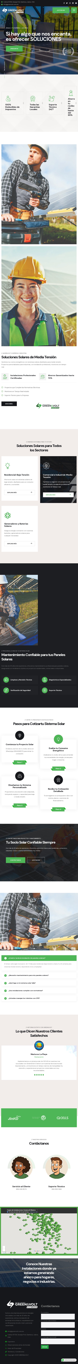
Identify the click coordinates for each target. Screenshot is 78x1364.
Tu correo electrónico (48, 1321)
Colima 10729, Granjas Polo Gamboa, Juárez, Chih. (19, 2)
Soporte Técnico (56, 1186)
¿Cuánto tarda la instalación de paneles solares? (27, 958)
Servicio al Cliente (21, 1186)
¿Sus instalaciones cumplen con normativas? (26, 991)
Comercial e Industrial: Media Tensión (57, 476)
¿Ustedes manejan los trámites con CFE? (24, 998)
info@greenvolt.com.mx (11, 4)
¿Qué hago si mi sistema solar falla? (22, 983)
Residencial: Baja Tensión (16, 474)
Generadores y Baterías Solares (16, 524)
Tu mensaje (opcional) (48, 1337)
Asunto (43, 1329)
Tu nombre (45, 1312)
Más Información (4, 66)
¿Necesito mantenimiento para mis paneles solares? (29, 975)
